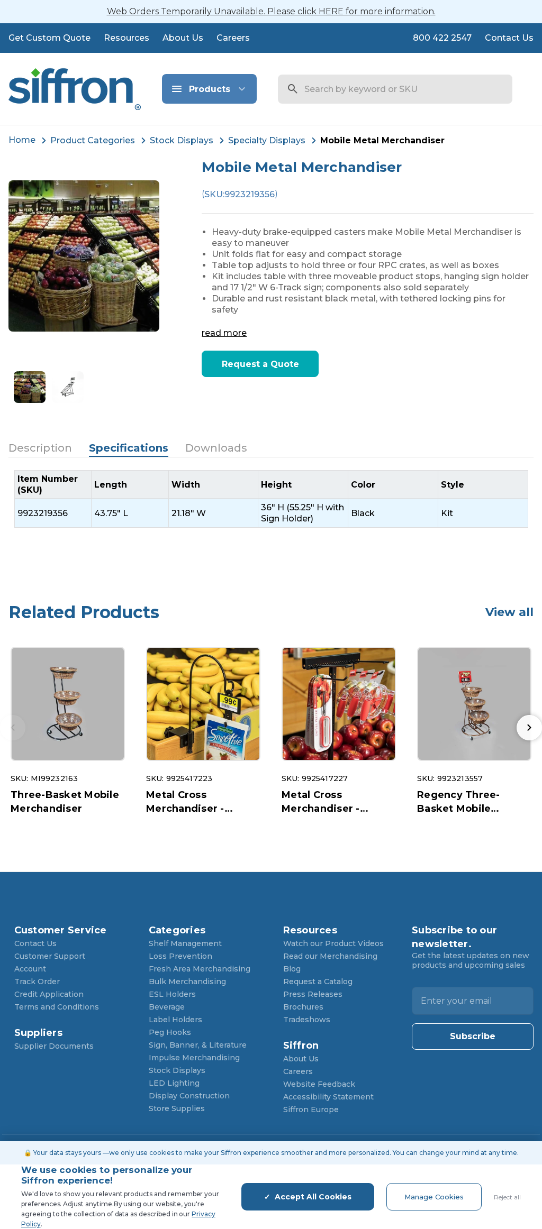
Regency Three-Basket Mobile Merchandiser (458, 802)
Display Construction (189, 1095)
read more (224, 333)
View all (509, 612)
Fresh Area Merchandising (199, 969)
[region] (271, 499)
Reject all (507, 1197)
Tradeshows (306, 1019)
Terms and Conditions (56, 1007)
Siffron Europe (311, 1109)
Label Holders (175, 1019)
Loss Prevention (180, 956)
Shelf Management (185, 943)
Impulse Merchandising (194, 1057)
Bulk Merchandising (187, 981)
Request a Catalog (318, 981)
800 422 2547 (442, 38)
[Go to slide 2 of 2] (529, 727)
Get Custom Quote (49, 38)
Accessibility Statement (328, 1097)
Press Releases (312, 994)
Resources (126, 38)
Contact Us (509, 38)
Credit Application (49, 994)
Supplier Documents (54, 1046)
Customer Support (49, 956)
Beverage (167, 1007)
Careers (233, 38)
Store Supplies (177, 1108)
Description (40, 448)
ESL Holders (172, 994)
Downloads (216, 448)
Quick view (67, 704)
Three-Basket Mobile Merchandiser (65, 801)
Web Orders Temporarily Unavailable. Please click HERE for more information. (271, 11)
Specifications (128, 448)
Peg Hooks (170, 1032)
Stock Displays (177, 1070)
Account (30, 969)
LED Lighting (174, 1083)
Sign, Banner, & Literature (198, 1045)
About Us (182, 38)
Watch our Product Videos (333, 943)
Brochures (303, 1007)
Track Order (37, 981)
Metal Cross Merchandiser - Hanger (185, 802)
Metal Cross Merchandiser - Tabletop (321, 802)
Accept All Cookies (313, 1197)
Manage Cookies (434, 1197)
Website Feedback (319, 1084)
